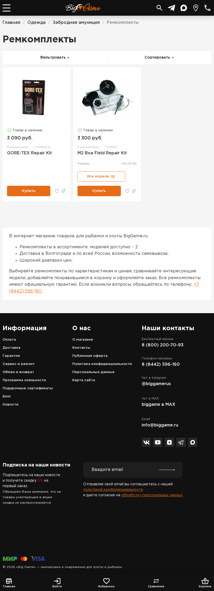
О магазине (82, 339)
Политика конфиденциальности (102, 364)
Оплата (9, 339)
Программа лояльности (24, 380)
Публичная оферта (90, 355)
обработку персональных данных (152, 495)
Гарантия (11, 355)
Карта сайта (83, 380)
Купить (28, 191)
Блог (7, 396)
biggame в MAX (158, 405)
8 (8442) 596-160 (161, 365)
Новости (11, 404)
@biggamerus (156, 384)
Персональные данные (93, 372)
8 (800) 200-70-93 (162, 345)
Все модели (98, 176)
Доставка (11, 347)
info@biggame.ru (160, 425)
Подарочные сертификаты (28, 388)
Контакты (81, 347)
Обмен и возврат (18, 372)
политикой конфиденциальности (113, 489)
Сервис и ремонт (19, 364)
